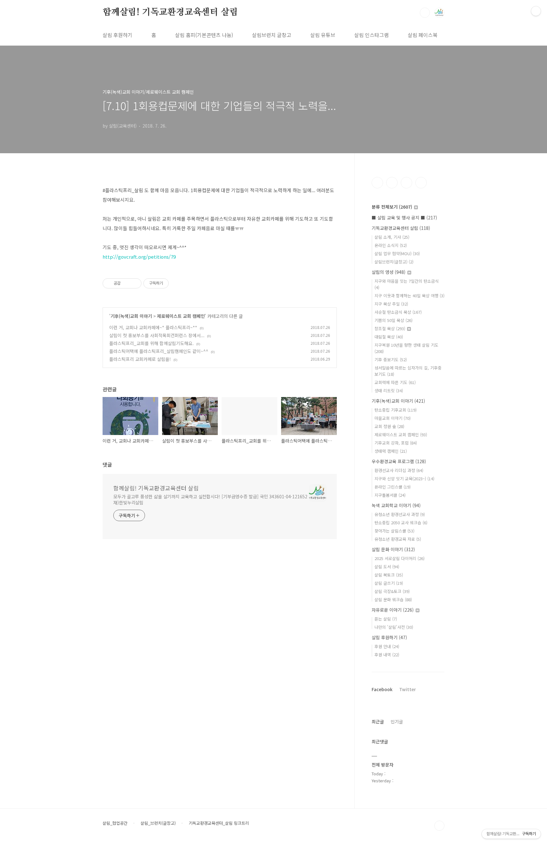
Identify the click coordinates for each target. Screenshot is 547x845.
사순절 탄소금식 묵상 (398, 312)
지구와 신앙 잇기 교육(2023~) (404, 479)
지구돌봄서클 (390, 495)
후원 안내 (386, 646)
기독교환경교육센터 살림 (401, 228)
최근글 (378, 721)
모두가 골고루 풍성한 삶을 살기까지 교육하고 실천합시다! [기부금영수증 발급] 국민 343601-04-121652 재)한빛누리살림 (210, 499)
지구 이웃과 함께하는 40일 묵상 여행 (409, 296)
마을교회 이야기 (392, 418)
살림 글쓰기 (388, 583)
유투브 (421, 182)
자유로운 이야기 (393, 610)
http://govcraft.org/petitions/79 (139, 256)
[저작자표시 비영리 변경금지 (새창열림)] (177, 283)
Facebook (382, 689)
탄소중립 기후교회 (395, 410)
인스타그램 (392, 182)
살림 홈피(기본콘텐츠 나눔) (204, 35)
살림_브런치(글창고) (158, 823)
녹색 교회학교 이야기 (396, 505)
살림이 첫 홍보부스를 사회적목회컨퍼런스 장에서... (156, 335)
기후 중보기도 (390, 359)
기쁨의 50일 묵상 (393, 320)
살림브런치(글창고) (393, 262)
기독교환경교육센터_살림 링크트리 (219, 823)
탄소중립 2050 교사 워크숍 (400, 523)
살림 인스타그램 (371, 35)
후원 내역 (386, 655)
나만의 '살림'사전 (393, 627)
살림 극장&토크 (392, 591)
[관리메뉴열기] (536, 11)
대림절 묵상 (388, 337)
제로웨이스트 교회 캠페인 (181, 316)
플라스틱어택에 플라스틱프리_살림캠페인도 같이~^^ (158, 351)
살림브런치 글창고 (271, 35)
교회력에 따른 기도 (395, 382)
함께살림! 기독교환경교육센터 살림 (170, 12)
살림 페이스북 (422, 35)
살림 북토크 (388, 575)
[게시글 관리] (134, 283)
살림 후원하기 (117, 35)
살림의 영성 (389, 272)
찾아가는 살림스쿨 (394, 531)
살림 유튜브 (322, 35)
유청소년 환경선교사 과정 (399, 514)
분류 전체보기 (392, 207)
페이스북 (377, 182)
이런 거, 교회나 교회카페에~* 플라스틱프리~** (153, 327)
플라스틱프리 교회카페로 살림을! (140, 359)
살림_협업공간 (115, 823)
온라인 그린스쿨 (392, 487)
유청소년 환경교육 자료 (397, 539)
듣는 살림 (385, 619)
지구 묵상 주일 (391, 304)
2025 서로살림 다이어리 (399, 558)
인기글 (397, 721)
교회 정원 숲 (389, 426)
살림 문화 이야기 (393, 549)
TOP (439, 826)
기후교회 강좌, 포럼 (395, 443)
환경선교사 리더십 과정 (398, 470)
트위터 (406, 182)
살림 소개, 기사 (391, 237)
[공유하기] (126, 283)
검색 (425, 12)
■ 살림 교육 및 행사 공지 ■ (404, 217)
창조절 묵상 (389, 328)
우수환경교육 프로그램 (399, 461)
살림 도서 (386, 567)
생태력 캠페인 (390, 451)
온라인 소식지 (390, 245)
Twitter (407, 689)
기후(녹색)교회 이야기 (131, 316)
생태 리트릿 (388, 391)
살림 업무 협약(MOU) (397, 253)
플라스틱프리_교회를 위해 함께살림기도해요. (151, 343)
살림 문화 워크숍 (393, 599)
